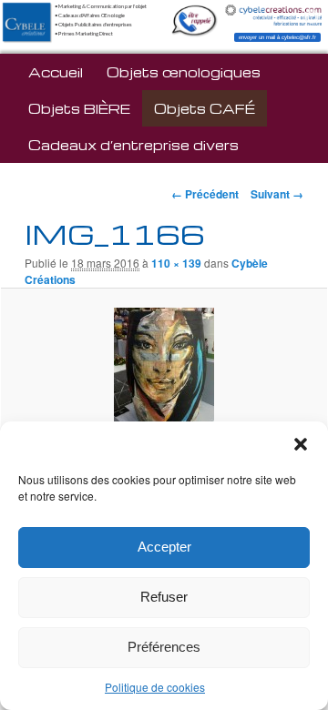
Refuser (164, 596)
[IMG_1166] (163, 371)
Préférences (164, 646)
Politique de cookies (155, 687)
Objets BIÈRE (79, 108)
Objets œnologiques (184, 72)
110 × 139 (176, 263)
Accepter (164, 546)
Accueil (55, 72)
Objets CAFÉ (204, 108)
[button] (301, 444)
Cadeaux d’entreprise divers (133, 145)
